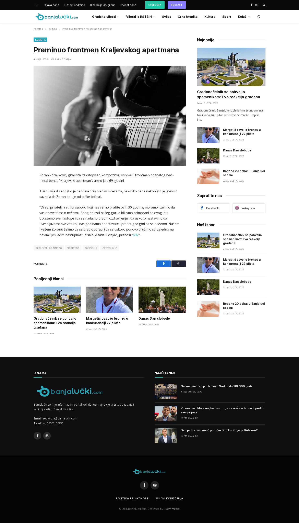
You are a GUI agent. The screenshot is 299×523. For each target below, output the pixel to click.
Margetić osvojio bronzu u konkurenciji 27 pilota (107, 320)
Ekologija (154, 4)
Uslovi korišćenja (169, 498)
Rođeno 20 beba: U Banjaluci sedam (244, 173)
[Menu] (36, 4)
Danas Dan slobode (154, 318)
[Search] (263, 5)
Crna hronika (188, 17)
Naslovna (73, 248)
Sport (226, 17)
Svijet (166, 17)
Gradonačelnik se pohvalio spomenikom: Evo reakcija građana (55, 322)
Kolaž (242, 17)
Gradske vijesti (104, 17)
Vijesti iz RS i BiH (139, 17)
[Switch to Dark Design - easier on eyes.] (258, 16)
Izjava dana (52, 5)
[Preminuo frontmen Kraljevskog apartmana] (110, 116)
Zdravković (109, 248)
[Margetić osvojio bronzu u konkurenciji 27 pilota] (109, 300)
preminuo (91, 248)
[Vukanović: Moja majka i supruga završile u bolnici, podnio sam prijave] (166, 413)
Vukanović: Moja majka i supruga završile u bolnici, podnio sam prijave (223, 410)
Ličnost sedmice (74, 5)
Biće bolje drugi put (102, 5)
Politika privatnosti (133, 498)
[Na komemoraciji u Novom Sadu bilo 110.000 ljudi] (166, 391)
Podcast (176, 4)
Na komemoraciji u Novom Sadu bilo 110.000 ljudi (216, 386)
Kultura (209, 17)
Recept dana (128, 5)
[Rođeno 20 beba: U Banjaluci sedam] (208, 176)
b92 (136, 235)
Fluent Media (172, 509)
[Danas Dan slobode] (162, 300)
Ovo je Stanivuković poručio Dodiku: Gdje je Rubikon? (219, 430)
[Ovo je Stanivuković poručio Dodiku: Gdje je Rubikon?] (166, 435)
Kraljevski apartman (49, 248)
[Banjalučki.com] (57, 16)
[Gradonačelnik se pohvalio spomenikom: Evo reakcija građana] (57, 300)
